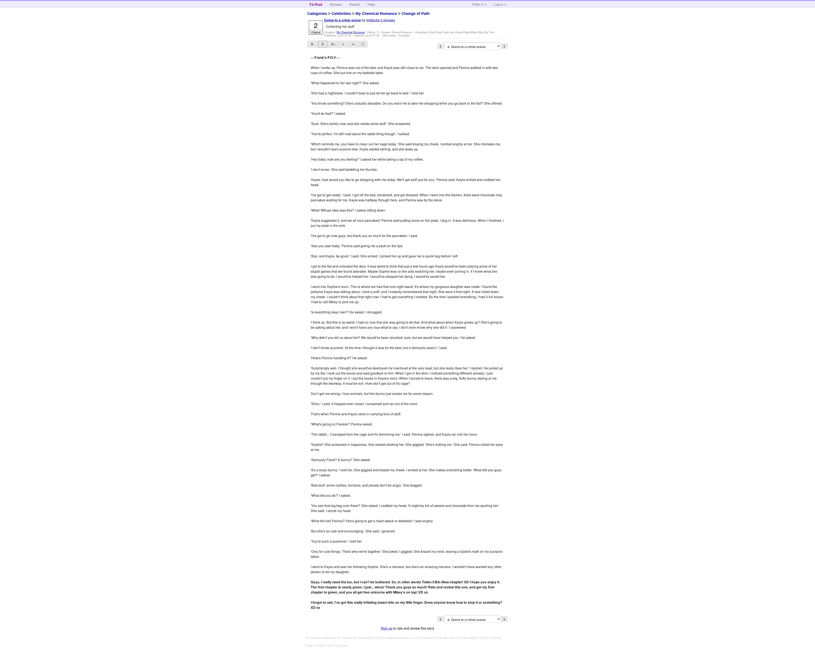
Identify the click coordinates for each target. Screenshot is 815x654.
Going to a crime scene (342, 20)
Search (354, 4)
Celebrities (341, 13)
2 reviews (388, 20)
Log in (498, 4)
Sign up (386, 628)
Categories (317, 13)
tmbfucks (373, 20)
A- (312, 44)
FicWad (315, 4)
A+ (333, 44)
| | (362, 44)
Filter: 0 (477, 4)
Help (371, 4)
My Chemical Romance (376, 13)
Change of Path (416, 13)
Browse (335, 4)
